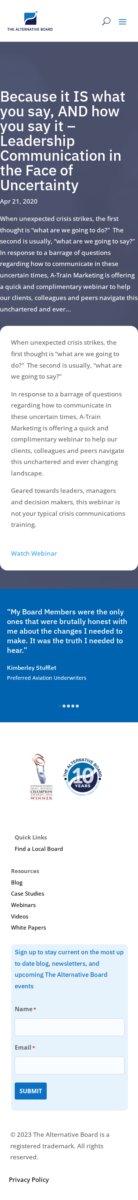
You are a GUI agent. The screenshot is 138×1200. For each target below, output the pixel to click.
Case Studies (27, 893)
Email (25, 1047)
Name (25, 1009)
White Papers (28, 927)
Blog (16, 882)
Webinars (23, 904)
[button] (59, 706)
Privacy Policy (29, 1179)
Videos (19, 916)
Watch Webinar (34, 553)
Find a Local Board (39, 848)
